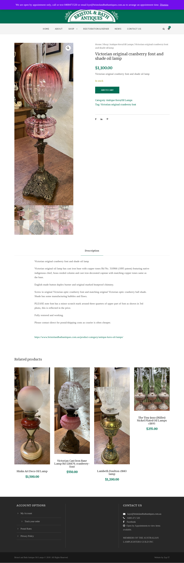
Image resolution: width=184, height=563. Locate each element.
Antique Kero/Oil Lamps (121, 44)
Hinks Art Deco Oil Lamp (32, 471)
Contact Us (134, 29)
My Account (26, 513)
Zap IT (167, 557)
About (59, 29)
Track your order (32, 521)
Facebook (131, 522)
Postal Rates (26, 528)
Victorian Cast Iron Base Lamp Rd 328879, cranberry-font (72, 463)
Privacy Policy (27, 536)
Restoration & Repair (96, 29)
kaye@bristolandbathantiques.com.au (144, 514)
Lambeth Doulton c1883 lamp (112, 473)
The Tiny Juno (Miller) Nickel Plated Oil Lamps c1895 (152, 420)
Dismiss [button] (164, 4)
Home (46, 29)
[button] (68, 48)
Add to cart (107, 90)
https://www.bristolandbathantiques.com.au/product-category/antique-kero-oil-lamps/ (78, 337)
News (118, 29)
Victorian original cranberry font (118, 104)
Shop (71, 29)
